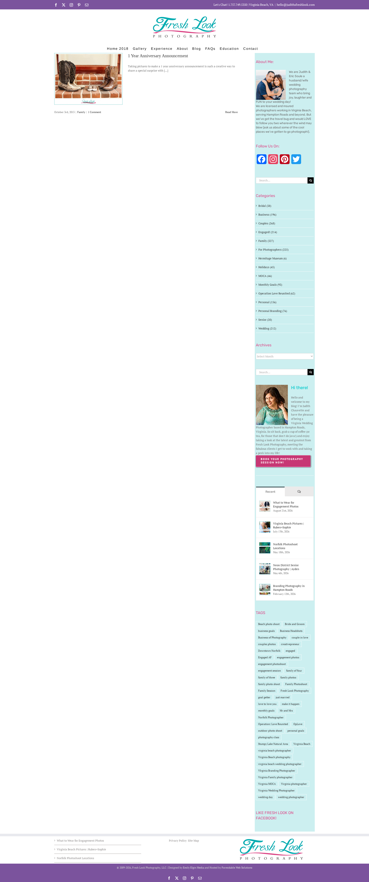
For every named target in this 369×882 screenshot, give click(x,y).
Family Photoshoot (296, 684)
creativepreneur (290, 644)
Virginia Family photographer (275, 777)
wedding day (265, 797)
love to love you (267, 704)
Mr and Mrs (286, 710)
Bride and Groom (295, 624)
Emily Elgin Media (193, 867)
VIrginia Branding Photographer (276, 770)
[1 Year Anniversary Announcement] (88, 79)
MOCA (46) (265, 276)
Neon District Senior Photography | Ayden (286, 567)
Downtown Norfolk (269, 650)
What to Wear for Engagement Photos (286, 504)
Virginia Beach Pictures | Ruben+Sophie (288, 525)
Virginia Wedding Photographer (276, 790)
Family (81, 112)
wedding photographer (291, 797)
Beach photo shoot (269, 624)
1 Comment (94, 112)
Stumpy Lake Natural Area (273, 743)
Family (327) (266, 241)
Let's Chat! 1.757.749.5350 (230, 5)
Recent (270, 492)
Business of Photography (272, 637)
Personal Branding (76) (272, 311)
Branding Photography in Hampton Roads (289, 588)
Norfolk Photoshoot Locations (285, 546)
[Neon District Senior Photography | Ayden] (264, 565)
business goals (266, 630)
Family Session (266, 690)
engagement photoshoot (272, 664)
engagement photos (288, 657)
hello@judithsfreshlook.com (296, 5)
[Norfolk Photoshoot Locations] (264, 544)
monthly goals (266, 710)
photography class (268, 737)
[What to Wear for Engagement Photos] (264, 503)
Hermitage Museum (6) (272, 258)
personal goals (295, 730)
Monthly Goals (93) (270, 285)
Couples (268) (266, 223)
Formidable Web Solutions (237, 867)
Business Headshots (291, 630)
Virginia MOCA (267, 783)
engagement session (269, 670)
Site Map (193, 840)
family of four (294, 670)
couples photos (267, 644)
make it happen (290, 704)
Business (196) (267, 214)
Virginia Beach (301, 743)
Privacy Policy (178, 840)
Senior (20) (265, 320)
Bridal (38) (264, 206)
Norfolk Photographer (271, 717)
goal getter (264, 697)
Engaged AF (265, 657)
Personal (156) (267, 302)
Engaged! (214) (267, 232)
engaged (290, 650)
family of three (266, 677)
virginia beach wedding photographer (280, 764)
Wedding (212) (267, 328)
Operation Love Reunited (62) (276, 293)
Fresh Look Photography (295, 690)
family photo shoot (269, 684)
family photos (288, 677)
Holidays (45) (266, 267)
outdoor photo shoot (270, 730)
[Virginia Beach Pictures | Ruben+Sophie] (264, 524)
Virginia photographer (294, 783)
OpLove (297, 724)
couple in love (300, 637)
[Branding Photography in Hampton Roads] (264, 586)
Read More (231, 112)
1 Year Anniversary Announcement (158, 55)
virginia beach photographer (274, 750)
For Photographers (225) (273, 249)
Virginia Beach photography (274, 757)
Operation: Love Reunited (273, 724)
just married (283, 697)
